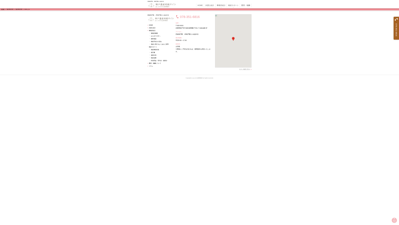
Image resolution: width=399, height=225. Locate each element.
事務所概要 (154, 33)
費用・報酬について (155, 63)
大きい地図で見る (244, 69)
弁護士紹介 (209, 5)
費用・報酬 (245, 5)
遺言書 (153, 52)
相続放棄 (153, 58)
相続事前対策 (155, 49)
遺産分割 (153, 55)
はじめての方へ (155, 36)
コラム (151, 66)
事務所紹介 (221, 5)
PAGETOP (394, 221)
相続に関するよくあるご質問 (160, 44)
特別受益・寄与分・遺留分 (159, 60)
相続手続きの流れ (156, 41)
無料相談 (153, 39)
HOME (200, 5)
